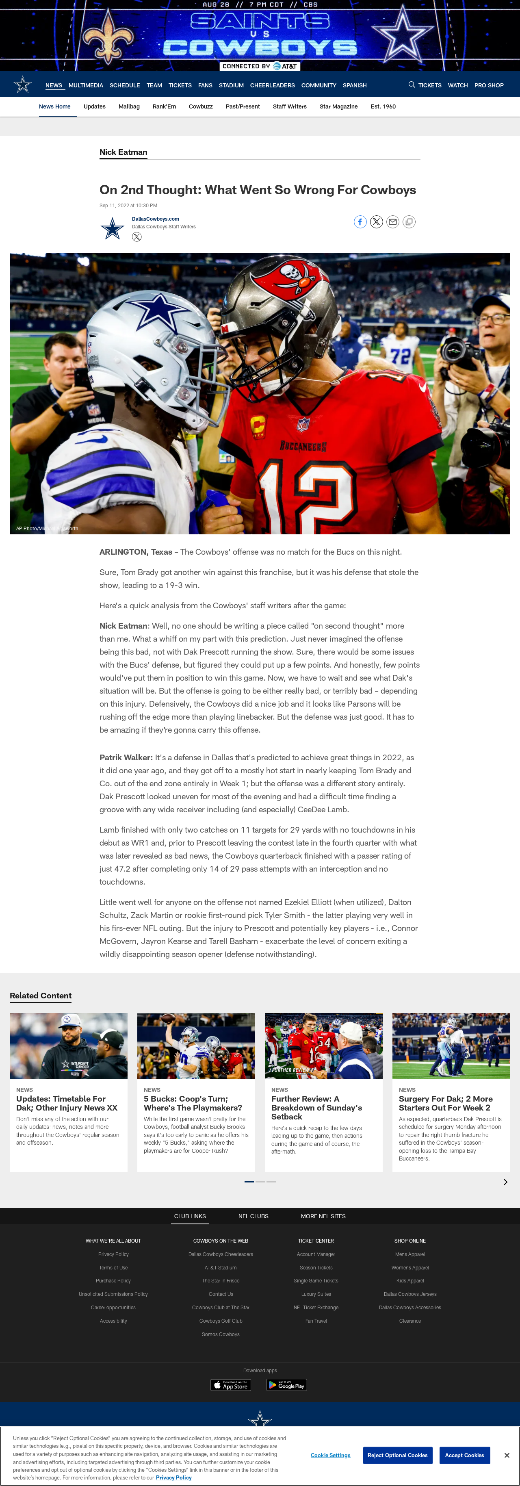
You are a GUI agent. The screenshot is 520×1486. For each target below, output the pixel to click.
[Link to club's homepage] (22, 84)
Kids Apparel (410, 1280)
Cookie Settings (331, 1455)
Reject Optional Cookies (398, 1455)
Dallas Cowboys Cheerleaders (220, 1254)
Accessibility (113, 1320)
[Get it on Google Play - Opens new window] (286, 1389)
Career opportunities (113, 1307)
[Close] (507, 1455)
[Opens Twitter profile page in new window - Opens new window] (137, 237)
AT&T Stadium (221, 1267)
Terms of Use (113, 1267)
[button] (249, 1181)
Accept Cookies (465, 1455)
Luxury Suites (316, 1294)
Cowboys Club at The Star (220, 1307)
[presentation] (507, 1183)
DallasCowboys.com (155, 218)
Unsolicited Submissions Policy (113, 1294)
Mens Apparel (410, 1254)
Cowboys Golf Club (221, 1320)
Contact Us (221, 1294)
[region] (260, 1456)
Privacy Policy (113, 1254)
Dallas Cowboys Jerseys (410, 1294)
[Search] (412, 84)
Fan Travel (316, 1320)
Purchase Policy (113, 1280)
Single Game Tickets (316, 1280)
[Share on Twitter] (376, 226)
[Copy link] (409, 222)
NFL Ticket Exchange (316, 1307)
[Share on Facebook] (360, 226)
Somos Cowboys (221, 1334)
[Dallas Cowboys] (260, 1423)
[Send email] (392, 226)
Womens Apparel (410, 1267)
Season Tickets (316, 1267)
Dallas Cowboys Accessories (410, 1307)
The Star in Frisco (221, 1280)
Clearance (410, 1320)
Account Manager (316, 1254)
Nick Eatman (123, 151)
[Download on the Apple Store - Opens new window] (230, 1386)
